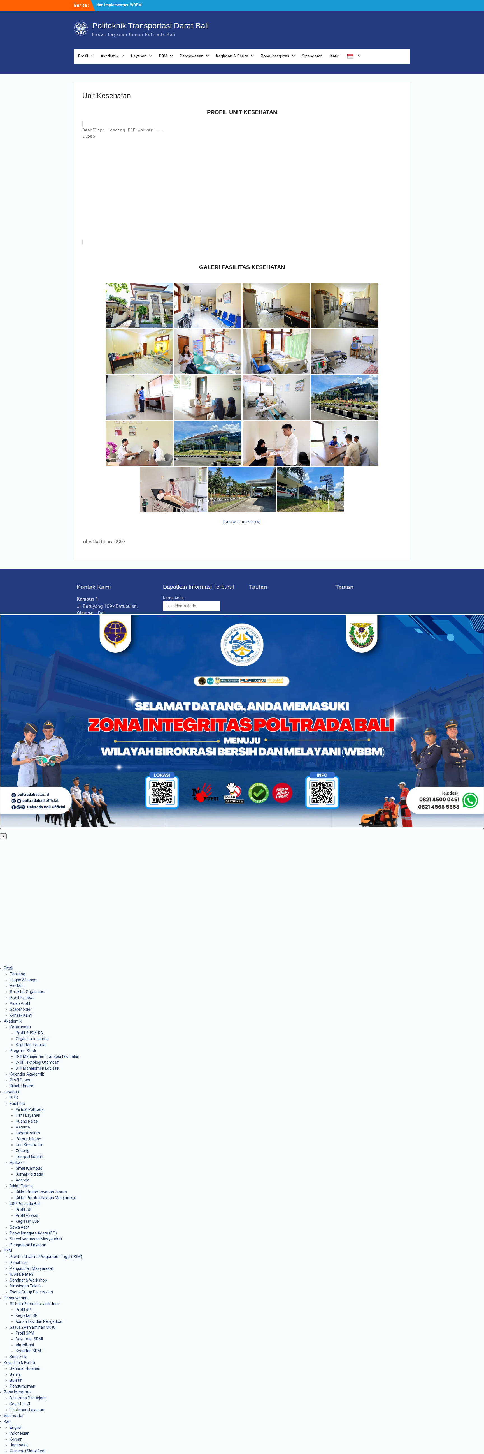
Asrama (23, 1127)
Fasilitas (17, 1103)
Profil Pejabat (22, 997)
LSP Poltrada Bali (25, 1203)
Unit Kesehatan (29, 1145)
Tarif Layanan (28, 1115)
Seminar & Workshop (28, 1280)
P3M (163, 56)
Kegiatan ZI (20, 1404)
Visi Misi (17, 986)
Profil (83, 56)
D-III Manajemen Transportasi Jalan (47, 1056)
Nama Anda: (174, 598)
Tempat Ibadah (29, 1156)
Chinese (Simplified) (28, 1451)
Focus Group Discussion (31, 1292)
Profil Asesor (27, 1215)
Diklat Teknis (21, 1186)
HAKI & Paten (21, 1274)
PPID (14, 1097)
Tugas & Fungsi (23, 980)
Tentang (17, 974)
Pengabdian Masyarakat (31, 1268)
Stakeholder (21, 1009)
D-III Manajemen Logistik (37, 1068)
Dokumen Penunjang (28, 1398)
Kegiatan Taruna (30, 1044)
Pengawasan (191, 56)
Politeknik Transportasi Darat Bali (150, 25)
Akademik (109, 56)
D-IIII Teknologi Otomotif (37, 1062)
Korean (16, 1439)
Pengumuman (22, 1386)
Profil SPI (24, 1309)
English (16, 1427)
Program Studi (23, 1050)
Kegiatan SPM (28, 1351)
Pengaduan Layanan (28, 1245)
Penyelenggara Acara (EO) (33, 1233)
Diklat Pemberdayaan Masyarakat (46, 1197)
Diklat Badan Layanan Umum (41, 1192)
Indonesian (19, 1433)
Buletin (16, 1380)
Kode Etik (18, 1356)
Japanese (19, 1445)
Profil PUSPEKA (29, 1033)
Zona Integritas (275, 56)
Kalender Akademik (27, 1074)
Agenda (22, 1180)
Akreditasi (25, 1345)
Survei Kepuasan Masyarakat (36, 1239)
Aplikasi (17, 1162)
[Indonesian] (353, 56)
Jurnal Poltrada (29, 1174)
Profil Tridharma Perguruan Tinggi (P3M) (46, 1256)
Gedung (22, 1150)
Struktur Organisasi (27, 991)
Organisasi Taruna (32, 1039)
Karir (334, 56)
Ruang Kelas (27, 1121)
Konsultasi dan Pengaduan (40, 1321)
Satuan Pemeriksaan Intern (34, 1303)
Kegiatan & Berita (232, 56)
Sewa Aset (19, 1227)
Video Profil (20, 1003)
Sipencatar (312, 56)
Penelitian (19, 1262)
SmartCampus (29, 1168)
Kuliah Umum (21, 1086)
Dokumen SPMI (29, 1339)
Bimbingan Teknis (26, 1286)
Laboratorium (28, 1133)
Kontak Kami (21, 1015)
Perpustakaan (28, 1139)
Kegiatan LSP (27, 1221)
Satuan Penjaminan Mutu (32, 1327)
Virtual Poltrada (30, 1109)
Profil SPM (25, 1333)
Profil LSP (24, 1209)
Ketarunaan (20, 1027)
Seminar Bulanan (25, 1368)
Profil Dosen (20, 1080)
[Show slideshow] (242, 522)
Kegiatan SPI (27, 1315)
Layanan (138, 56)
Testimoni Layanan (27, 1409)
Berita (15, 1374)
